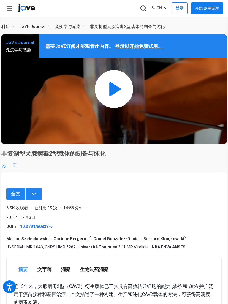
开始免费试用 (207, 8)
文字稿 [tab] (44, 269)
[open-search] (143, 8)
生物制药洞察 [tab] (94, 269)
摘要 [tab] (23, 269)
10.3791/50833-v (36, 226)
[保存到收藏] (14, 165)
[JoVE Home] (26, 8)
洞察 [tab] (66, 269)
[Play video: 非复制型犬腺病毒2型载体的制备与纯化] (114, 89)
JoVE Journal (32, 26)
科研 (5, 26)
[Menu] (34, 194)
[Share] (3, 165)
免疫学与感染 (67, 26)
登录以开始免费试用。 (139, 46)
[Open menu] (9, 8)
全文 (15, 194)
